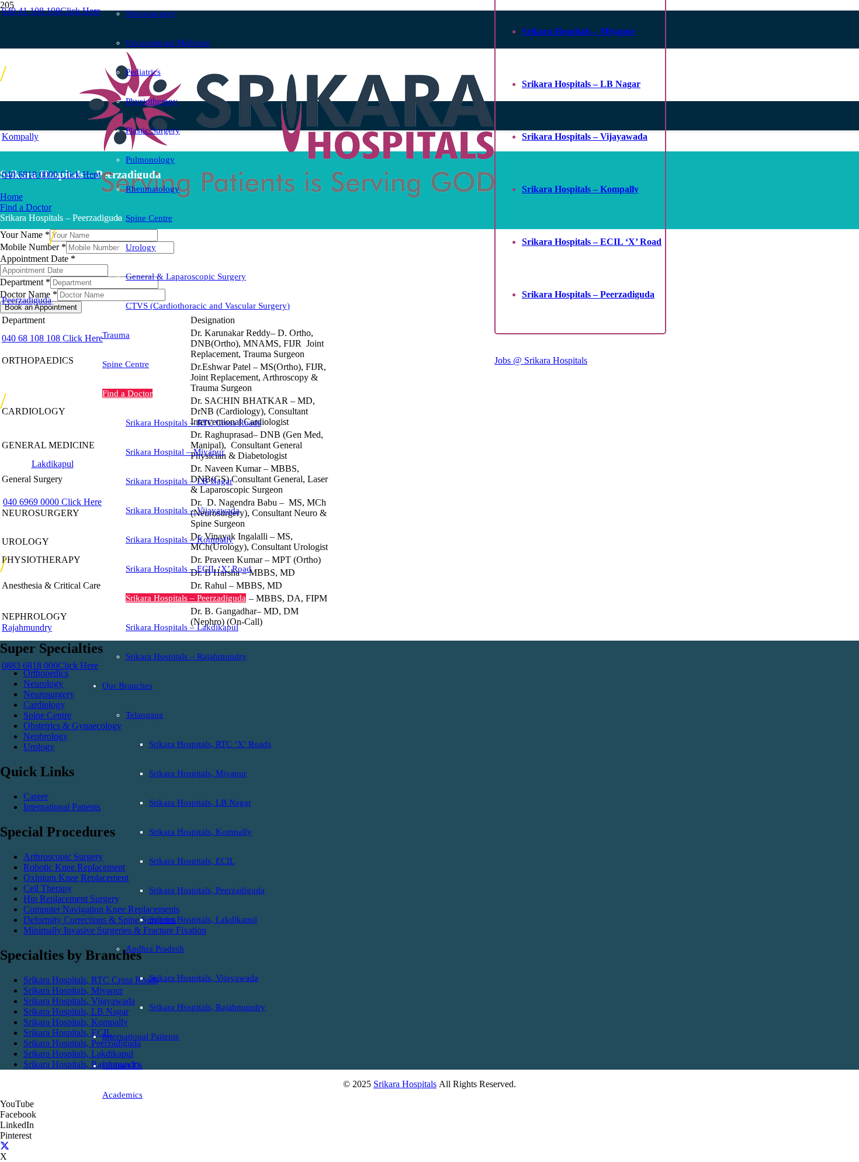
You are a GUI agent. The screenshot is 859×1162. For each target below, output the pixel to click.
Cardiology (44, 705)
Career (35, 796)
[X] (4, 1146)
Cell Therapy (47, 888)
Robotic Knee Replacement (74, 867)
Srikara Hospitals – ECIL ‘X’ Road (591, 242)
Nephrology (45, 736)
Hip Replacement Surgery (71, 899)
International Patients (62, 807)
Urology (38, 747)
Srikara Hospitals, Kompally (75, 1022)
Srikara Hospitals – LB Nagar (581, 84)
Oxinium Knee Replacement (76, 878)
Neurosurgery (48, 694)
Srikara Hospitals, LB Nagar (76, 1011)
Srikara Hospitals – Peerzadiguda (588, 294)
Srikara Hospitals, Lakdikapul (78, 1054)
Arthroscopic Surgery (63, 857)
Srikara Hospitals (405, 1084)
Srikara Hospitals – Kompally (580, 189)
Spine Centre (47, 715)
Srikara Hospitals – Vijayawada (584, 136)
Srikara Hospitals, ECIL (67, 1033)
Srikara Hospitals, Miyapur (73, 990)
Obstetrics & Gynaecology (72, 726)
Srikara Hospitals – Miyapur (578, 31)
